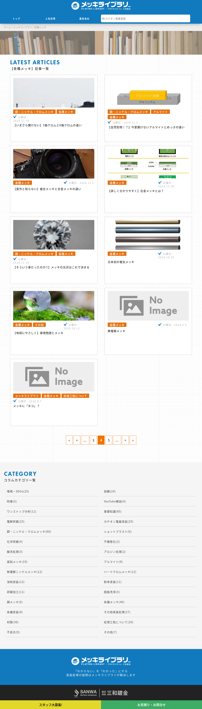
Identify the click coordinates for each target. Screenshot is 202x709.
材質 (13, 622)
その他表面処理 (117, 612)
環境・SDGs (18, 491)
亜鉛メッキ (17, 562)
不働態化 (112, 541)
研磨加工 (16, 592)
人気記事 (50, 18)
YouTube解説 (115, 501)
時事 (12, 501)
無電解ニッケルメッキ (24, 572)
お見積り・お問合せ (151, 704)
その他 (110, 632)
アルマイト (113, 562)
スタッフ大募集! (50, 704)
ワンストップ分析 (21, 511)
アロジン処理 (115, 552)
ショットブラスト (118, 531)
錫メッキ (15, 602)
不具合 (13, 632)
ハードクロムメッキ (120, 572)
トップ (16, 18)
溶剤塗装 (16, 582)
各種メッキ (114, 602)
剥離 (110, 491)
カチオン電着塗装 (119, 521)
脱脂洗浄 (112, 592)
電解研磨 (16, 521)
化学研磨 (15, 541)
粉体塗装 (113, 582)
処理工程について (119, 622)
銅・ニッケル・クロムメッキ (29, 531)
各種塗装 (15, 612)
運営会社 (84, 18)
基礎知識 (113, 511)
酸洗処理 (15, 552)
